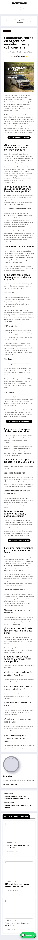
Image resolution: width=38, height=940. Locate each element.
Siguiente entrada (9, 802)
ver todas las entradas (10, 784)
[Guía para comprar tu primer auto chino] (19, 909)
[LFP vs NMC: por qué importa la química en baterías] (19, 870)
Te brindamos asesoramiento (19, 421)
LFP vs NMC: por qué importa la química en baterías (17, 885)
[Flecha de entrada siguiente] (33, 806)
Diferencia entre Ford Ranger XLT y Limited (17, 806)
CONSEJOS (7, 31)
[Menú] (16, 8)
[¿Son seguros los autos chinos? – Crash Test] (19, 832)
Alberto (18, 31)
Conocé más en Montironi (19, 540)
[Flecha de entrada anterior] (33, 796)
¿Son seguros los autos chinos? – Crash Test (17, 846)
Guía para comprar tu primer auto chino (17, 924)
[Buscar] (22, 8)
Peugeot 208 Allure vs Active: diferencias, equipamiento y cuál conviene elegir (16, 797)
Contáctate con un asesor (19, 137)
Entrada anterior (9, 793)
